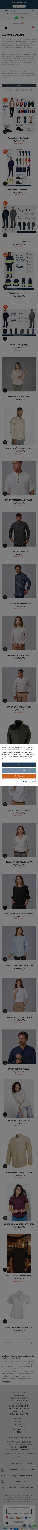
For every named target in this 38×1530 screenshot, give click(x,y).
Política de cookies (29, 781)
